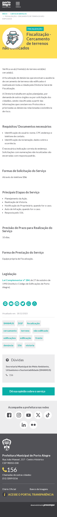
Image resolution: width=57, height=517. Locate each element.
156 (19, 345)
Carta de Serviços (18, 14)
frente (38, 338)
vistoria (30, 345)
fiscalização (33, 323)
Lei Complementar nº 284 (16, 280)
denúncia (8, 345)
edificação (25, 338)
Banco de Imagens (39, 489)
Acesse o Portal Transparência (31, 494)
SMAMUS (9, 323)
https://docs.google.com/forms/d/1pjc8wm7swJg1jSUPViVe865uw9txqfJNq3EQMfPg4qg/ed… (28, 391)
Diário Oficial (9, 489)
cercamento (10, 330)
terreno (25, 330)
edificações (10, 338)
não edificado (41, 330)
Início (4, 14)
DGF (20, 323)
